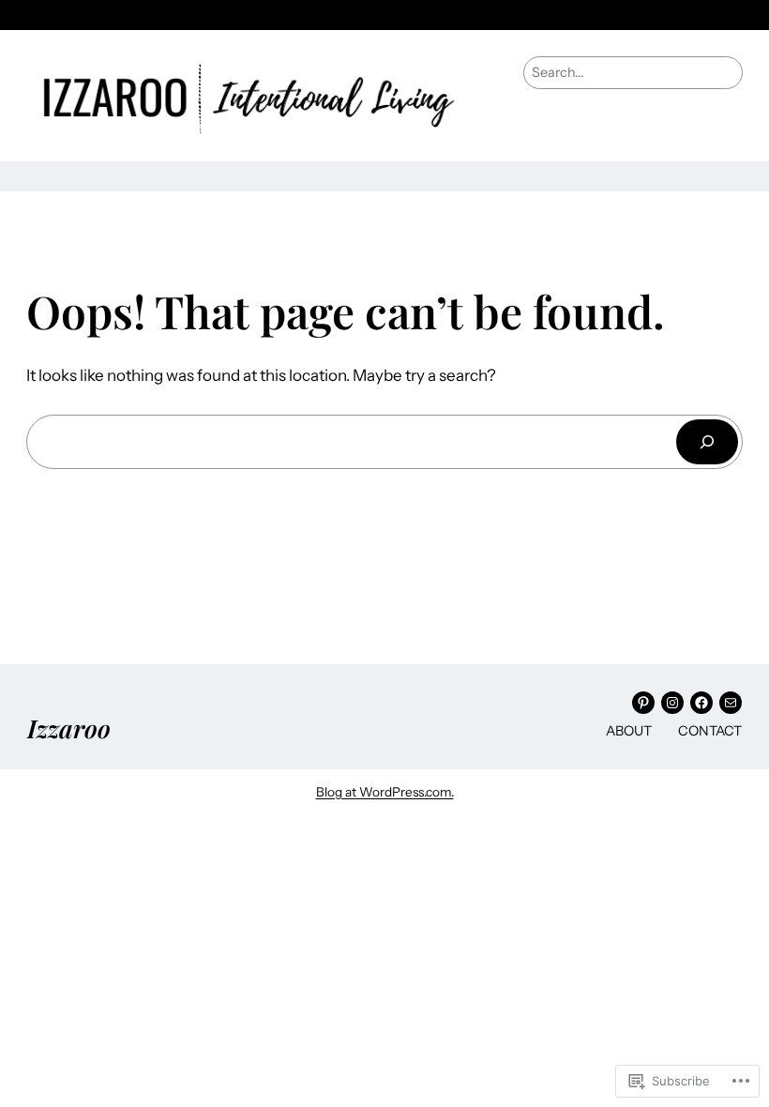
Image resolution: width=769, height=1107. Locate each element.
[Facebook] (701, 702)
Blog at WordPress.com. (385, 791)
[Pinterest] (643, 702)
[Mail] (730, 702)
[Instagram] (672, 702)
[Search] (707, 441)
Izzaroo (69, 728)
